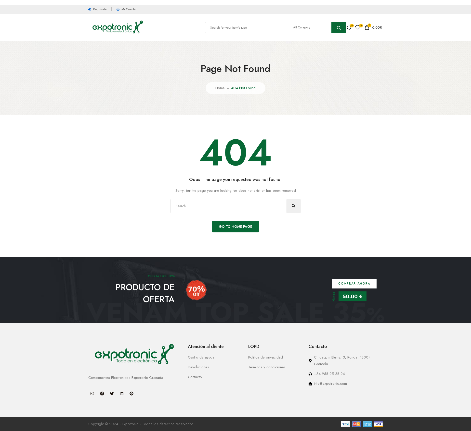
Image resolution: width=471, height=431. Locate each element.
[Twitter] (112, 393)
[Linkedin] (122, 393)
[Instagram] (92, 393)
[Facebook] (102, 393)
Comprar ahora (354, 283)
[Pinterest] (131, 393)
